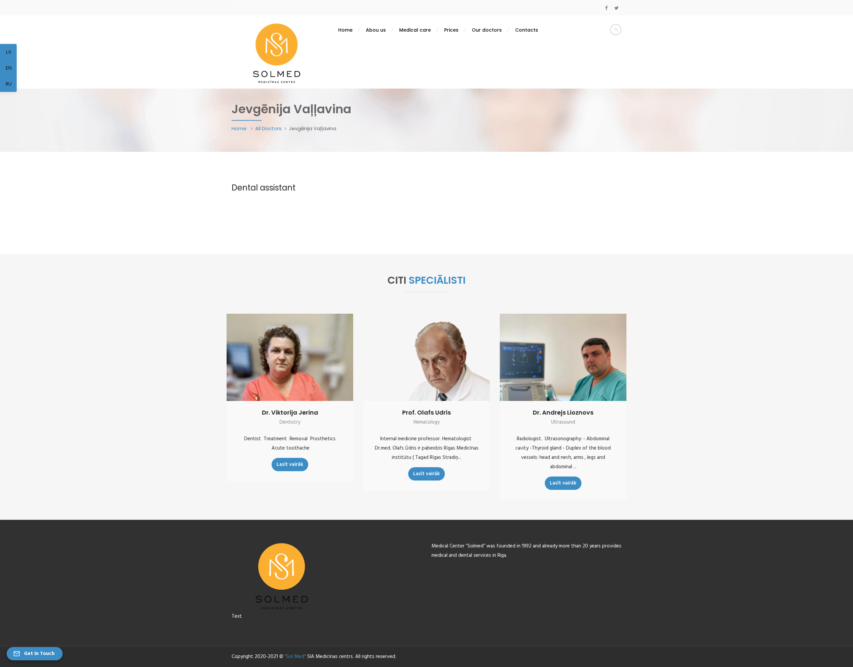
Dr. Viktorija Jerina (290, 412)
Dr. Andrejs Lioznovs (563, 412)
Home (240, 128)
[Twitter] (616, 8)
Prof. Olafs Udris (426, 412)
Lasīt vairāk (290, 465)
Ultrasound (563, 422)
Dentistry (290, 422)
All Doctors (268, 128)
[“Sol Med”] (277, 52)
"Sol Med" (295, 657)
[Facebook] (606, 8)
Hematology (426, 422)
